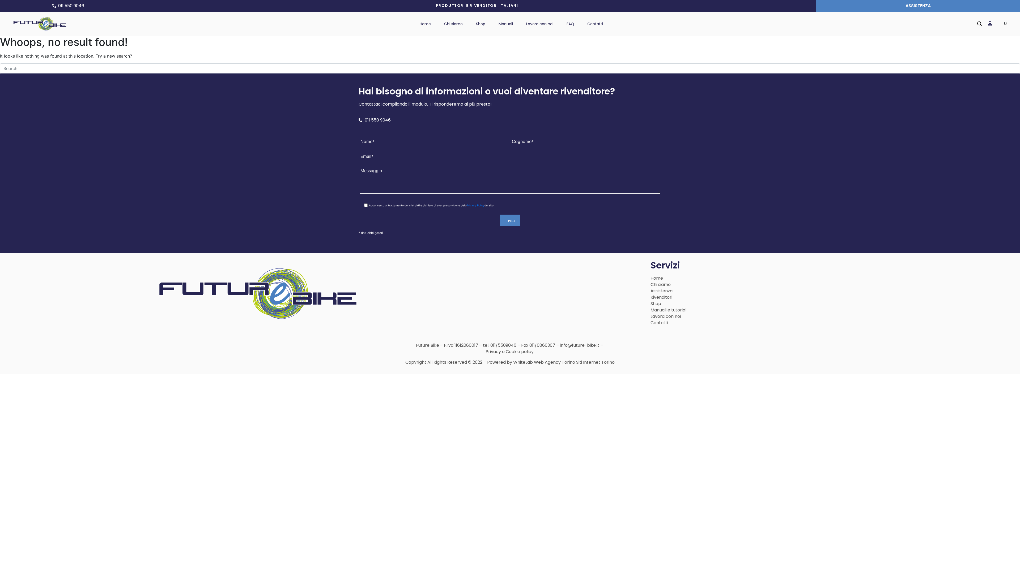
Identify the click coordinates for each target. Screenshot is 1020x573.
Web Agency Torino (554, 362)
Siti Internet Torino (595, 362)
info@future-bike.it (580, 345)
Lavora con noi (666, 316)
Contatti (659, 323)
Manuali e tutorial (668, 310)
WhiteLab (523, 362)
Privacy (493, 352)
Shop (656, 304)
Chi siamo (661, 284)
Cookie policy (520, 352)
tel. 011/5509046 (499, 345)
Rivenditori (661, 297)
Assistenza (662, 291)
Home (657, 278)
